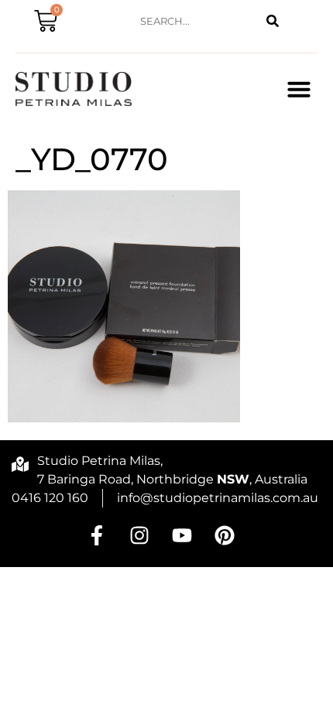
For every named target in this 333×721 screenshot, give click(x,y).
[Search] (273, 21)
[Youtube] (182, 535)
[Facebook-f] (97, 535)
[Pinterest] (224, 535)
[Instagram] (139, 535)
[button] (299, 89)
